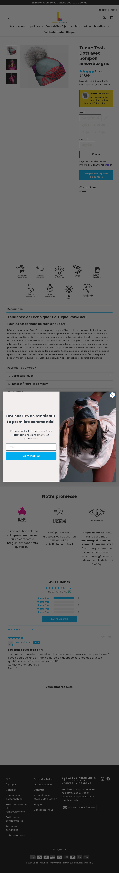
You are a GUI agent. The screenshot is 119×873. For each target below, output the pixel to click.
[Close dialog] (112, 395)
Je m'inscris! (31, 456)
